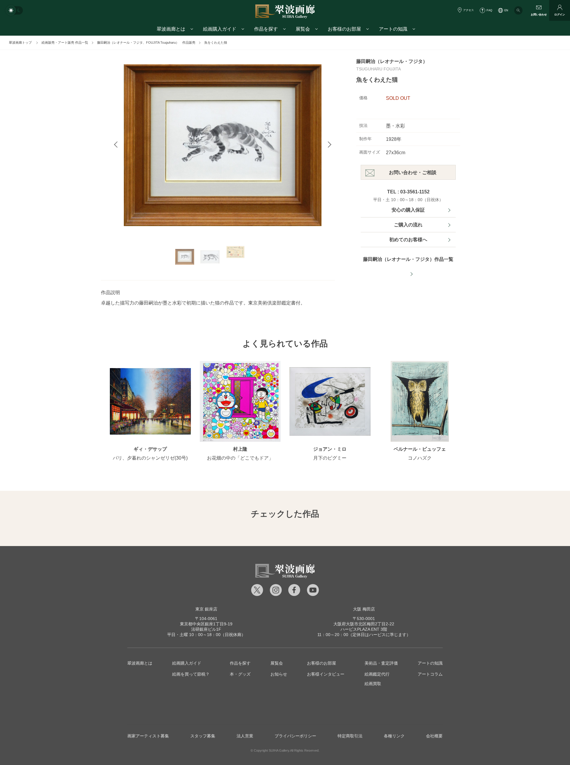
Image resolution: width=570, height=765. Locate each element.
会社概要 (434, 736)
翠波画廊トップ (20, 42)
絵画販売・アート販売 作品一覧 (65, 42)
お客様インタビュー (325, 674)
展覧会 (276, 663)
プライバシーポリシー (295, 736)
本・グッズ (240, 674)
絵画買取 (373, 683)
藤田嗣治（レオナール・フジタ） (392, 61)
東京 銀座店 (206, 609)
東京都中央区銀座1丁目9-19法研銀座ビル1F (206, 624)
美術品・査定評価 (381, 663)
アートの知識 (430, 663)
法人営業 (245, 736)
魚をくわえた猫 (215, 42)
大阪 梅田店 (364, 609)
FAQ (489, 10)
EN (506, 10)
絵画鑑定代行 (377, 674)
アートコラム (430, 674)
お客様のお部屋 (321, 663)
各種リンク (394, 736)
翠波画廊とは (139, 663)
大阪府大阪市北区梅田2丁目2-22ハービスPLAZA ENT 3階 (363, 624)
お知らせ (278, 674)
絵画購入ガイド (186, 663)
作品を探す (240, 663)
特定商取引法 (350, 736)
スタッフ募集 (202, 736)
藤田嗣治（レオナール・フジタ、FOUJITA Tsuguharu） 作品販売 (146, 42)
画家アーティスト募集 (148, 736)
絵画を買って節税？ (191, 674)
